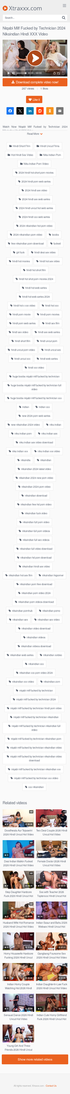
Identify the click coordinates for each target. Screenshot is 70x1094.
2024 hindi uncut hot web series (35, 208)
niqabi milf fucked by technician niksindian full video (36, 728)
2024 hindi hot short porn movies (36, 172)
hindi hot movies (21, 261)
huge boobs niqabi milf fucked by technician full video (35, 387)
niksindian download (35, 495)
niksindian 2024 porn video (36, 487)
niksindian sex (20, 619)
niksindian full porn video (35, 522)
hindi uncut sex (52, 350)
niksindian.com (51, 681)
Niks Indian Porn (51, 155)
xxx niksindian (36, 787)
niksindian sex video (48, 619)
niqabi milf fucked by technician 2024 (36, 699)
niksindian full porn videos (35, 531)
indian (25, 407)
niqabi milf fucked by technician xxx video (35, 778)
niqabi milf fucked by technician (36, 690)
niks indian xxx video (48, 451)
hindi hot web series (36, 288)
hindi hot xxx (51, 305)
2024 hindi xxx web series (35, 217)
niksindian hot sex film (20, 575)
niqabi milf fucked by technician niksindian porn (35, 739)
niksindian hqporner (52, 575)
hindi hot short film (36, 270)
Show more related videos (35, 1059)
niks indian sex (49, 433)
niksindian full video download (35, 549)
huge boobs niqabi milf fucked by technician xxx (36, 398)
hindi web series (49, 359)
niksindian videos (35, 637)
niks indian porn (23, 433)
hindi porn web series (24, 323)
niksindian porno (51, 611)
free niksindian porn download (27, 243)
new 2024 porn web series (35, 416)
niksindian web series (21, 655)
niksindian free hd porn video (35, 504)
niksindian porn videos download (36, 602)
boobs (55, 234)
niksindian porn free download (35, 584)
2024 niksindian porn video (27, 234)
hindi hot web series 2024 (36, 296)
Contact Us (51, 1085)
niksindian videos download (35, 646)
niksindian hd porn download (36, 557)
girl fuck (20, 252)
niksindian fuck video (35, 513)
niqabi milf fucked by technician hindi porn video (36, 708)
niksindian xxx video (23, 681)
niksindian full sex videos (35, 540)
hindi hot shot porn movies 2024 (35, 279)
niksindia (25, 460)
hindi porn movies (49, 314)
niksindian (45, 460)
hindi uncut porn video (23, 350)
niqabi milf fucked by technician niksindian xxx (36, 769)
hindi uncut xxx (22, 359)
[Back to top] (64, 1087)
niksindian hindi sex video (35, 566)
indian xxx (44, 407)
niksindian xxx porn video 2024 (36, 673)
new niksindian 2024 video (25, 424)
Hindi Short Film (21, 146)
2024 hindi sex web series (35, 199)
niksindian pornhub (22, 611)
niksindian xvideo (52, 655)
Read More (33, 134)
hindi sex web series (48, 332)
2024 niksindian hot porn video (36, 226)
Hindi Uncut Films (49, 146)
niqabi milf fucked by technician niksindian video (36, 747)
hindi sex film (52, 323)
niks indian (55, 424)
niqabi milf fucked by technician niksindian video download (36, 758)
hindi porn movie (21, 314)
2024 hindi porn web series (36, 181)
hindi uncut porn (48, 341)
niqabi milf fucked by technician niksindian (36, 717)
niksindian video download (35, 628)
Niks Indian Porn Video (36, 164)
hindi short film (22, 341)
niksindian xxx (36, 664)
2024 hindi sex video (35, 190)
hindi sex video (19, 332)
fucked (57, 243)
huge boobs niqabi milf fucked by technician (35, 376)
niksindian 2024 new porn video (35, 478)
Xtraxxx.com (25, 8)
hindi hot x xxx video (24, 305)
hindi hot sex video (49, 261)
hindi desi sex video (45, 252)
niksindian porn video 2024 (36, 593)
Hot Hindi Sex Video (22, 155)
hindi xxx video (35, 367)
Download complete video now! (37, 82)
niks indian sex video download (36, 442)
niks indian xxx (19, 451)
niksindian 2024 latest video (36, 469)
